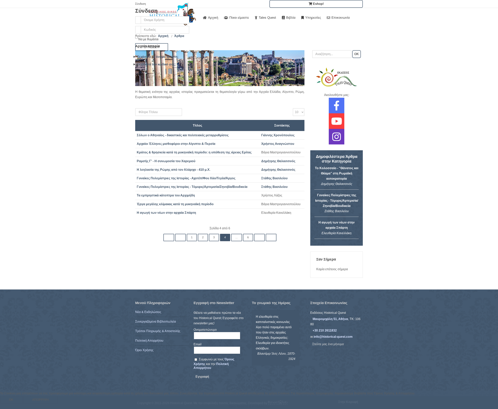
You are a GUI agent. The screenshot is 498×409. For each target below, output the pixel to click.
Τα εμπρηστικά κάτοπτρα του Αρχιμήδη (166, 195)
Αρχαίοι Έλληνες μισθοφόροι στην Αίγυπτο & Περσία (176, 143)
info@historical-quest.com (333, 336)
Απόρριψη (40, 399)
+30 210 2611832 (325, 330)
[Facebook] (336, 108)
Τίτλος (197, 125)
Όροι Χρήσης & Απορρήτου (249, 406)
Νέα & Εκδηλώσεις (148, 312)
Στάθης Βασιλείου (274, 178)
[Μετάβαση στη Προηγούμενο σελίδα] (180, 237)
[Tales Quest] (336, 77)
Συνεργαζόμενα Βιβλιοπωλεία (155, 321)
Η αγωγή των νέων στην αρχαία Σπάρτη (166, 212)
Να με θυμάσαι (148, 39)
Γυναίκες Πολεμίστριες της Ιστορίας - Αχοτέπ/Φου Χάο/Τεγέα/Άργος (186, 178)
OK (356, 54)
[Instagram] (336, 139)
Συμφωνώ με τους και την (214, 363)
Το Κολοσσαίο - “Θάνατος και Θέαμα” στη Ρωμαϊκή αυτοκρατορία (336, 173)
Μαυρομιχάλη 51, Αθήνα (330, 319)
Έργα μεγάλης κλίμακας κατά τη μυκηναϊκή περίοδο (175, 204)
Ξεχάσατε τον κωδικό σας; (156, 64)
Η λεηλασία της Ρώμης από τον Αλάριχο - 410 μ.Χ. (173, 169)
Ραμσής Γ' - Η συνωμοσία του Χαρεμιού (166, 161)
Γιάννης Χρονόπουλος (278, 135)
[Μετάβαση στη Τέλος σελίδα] (271, 237)
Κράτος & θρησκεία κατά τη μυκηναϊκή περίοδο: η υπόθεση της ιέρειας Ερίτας (194, 152)
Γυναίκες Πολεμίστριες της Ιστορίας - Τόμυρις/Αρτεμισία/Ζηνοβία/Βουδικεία (192, 186)
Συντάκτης (282, 125)
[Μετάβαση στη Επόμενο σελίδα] (259, 237)
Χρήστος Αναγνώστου (277, 143)
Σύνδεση (151, 47)
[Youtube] (336, 123)
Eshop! (318, 3)
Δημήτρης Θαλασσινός (278, 161)
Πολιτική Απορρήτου (149, 340)
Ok (11, 399)
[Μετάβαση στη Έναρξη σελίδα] (168, 237)
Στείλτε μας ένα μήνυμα (328, 344)
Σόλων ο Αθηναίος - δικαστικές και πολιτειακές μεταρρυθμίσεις (183, 135)
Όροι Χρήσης (144, 350)
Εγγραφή (202, 376)
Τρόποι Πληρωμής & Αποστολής (157, 331)
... (236, 237)
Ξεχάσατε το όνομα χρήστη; (157, 56)
